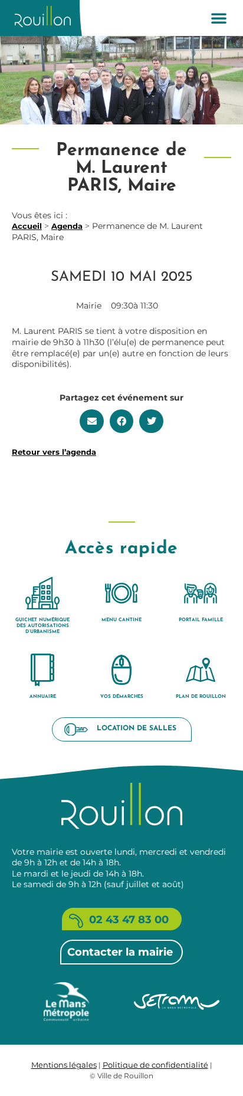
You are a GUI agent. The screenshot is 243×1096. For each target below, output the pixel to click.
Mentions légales (64, 1064)
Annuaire (42, 696)
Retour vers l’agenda (54, 452)
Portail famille (201, 620)
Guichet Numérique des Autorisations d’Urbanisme (42, 626)
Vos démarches (121, 696)
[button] (218, 17)
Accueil (27, 226)
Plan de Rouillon (201, 696)
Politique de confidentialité (155, 1064)
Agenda (67, 226)
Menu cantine (121, 620)
